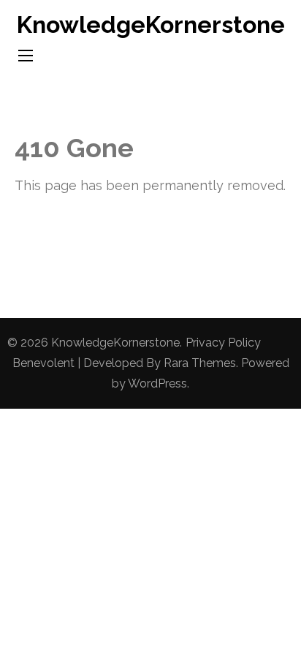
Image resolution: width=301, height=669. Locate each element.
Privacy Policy (223, 342)
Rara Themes (200, 363)
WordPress (157, 383)
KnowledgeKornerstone (151, 24)
